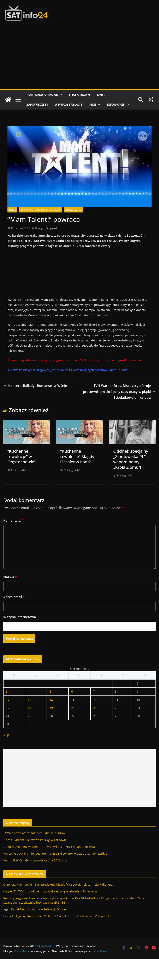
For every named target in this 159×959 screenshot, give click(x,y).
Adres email (14, 597)
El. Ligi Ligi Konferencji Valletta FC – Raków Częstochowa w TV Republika (61, 916)
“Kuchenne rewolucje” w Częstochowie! (21, 456)
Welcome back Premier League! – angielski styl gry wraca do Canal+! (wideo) (55, 853)
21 (94, 708)
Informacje (116, 104)
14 (94, 699)
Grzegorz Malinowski (17, 884)
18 (29, 708)
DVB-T (101, 95)
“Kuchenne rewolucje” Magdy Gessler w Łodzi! (77, 456)
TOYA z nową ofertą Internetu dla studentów (34, 833)
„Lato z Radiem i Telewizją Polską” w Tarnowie (35, 840)
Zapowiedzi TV (37, 104)
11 (29, 699)
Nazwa (10, 577)
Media (12, 209)
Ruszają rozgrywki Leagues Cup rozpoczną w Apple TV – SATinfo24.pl (51, 898)
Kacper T (9, 891)
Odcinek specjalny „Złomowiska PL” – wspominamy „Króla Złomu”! (131, 459)
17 (7, 708)
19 (51, 708)
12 (51, 699)
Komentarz (13, 520)
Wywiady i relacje (68, 104)
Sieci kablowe (79, 95)
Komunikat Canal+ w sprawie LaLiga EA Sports (35, 860)
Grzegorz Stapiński (46, 228)
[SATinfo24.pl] (8, 100)
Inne (92, 104)
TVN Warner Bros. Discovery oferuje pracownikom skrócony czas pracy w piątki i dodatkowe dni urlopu (117, 391)
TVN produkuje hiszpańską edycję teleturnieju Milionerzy (74, 884)
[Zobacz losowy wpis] (151, 100)
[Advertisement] (79, 58)
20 (73, 708)
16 (138, 699)
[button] (60, 95)
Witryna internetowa (19, 617)
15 (116, 699)
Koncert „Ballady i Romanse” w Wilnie (37, 385)
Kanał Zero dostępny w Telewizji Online (38, 909)
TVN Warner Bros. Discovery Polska (40, 209)
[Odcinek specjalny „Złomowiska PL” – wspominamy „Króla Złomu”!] (132, 423)
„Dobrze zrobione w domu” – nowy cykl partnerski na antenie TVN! (49, 847)
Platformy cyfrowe (42, 95)
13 (73, 699)
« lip (6, 735)
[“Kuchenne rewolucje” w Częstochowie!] (26, 423)
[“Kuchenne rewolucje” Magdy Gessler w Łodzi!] (79, 423)
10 (7, 699)
